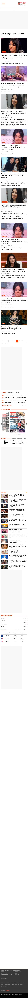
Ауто (16, 984)
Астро (24, 438)
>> (7, 343)
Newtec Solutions (18, 995)
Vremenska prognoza (6, 615)
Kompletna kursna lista (20, 630)
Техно (13, 984)
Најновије (3, 392)
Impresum (3, 990)
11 (25, 341)
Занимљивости (8, 984)
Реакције (17, 392)
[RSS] (26, 492)
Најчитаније (10, 392)
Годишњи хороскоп (17, 438)
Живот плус (13, 982)
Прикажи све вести (7, 405)
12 (2, 343)
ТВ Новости (20, 984)
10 (22, 341)
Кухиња (18, 982)
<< (2, 341)
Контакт (7, 990)
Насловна (3, 982)
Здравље (8, 982)
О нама (2, 986)
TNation (25, 995)
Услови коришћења (9, 986)
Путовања (23, 982)
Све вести (3, 492)
